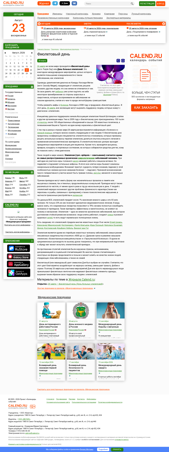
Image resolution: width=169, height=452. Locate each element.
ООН (7, 155)
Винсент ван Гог (81, 228)
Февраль (8, 181)
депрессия (77, 195)
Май (7, 191)
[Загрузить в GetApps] (18, 273)
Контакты (81, 399)
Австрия (11, 109)
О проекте (50, 399)
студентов (42, 122)
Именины (57, 13)
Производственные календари (53, 18)
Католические (14, 124)
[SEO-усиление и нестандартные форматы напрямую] (146, 115)
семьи (110, 215)
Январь (8, 178)
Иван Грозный (96, 225)
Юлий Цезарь (116, 222)
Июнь (7, 195)
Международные (12, 152)
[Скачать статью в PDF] (118, 60)
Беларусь (11, 99)
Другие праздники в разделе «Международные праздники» (65, 288)
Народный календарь (77, 13)
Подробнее (103, 449)
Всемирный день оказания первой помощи (48, 368)
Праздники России (46, 330)
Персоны (123, 13)
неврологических (86, 158)
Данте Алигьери (81, 225)
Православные (14, 121)
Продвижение (61, 399)
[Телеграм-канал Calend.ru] (55, 3)
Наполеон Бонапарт (113, 225)
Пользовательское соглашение (84, 402)
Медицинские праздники (54, 297)
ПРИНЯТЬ (117, 449)
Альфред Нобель (65, 228)
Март (7, 185)
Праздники (43, 13)
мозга (75, 161)
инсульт (97, 173)
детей (49, 217)
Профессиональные (13, 149)
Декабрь (23, 195)
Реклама (72, 399)
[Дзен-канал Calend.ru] (65, 3)
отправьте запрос (122, 440)
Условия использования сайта (58, 402)
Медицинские (11, 145)
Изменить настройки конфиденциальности (24, 444)
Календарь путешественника (88, 18)
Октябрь (22, 188)
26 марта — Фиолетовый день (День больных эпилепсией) (75, 284)
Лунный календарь (141, 13)
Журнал (44, 3)
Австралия (12, 106)
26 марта (42, 61)
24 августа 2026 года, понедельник (102, 28)
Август (22, 181)
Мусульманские (14, 131)
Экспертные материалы (118, 18)
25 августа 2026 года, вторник (143, 28)
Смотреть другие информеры (17, 232)
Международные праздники (110, 330)
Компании (109, 13)
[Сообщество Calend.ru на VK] (74, 3)
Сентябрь (23, 185)
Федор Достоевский (46, 228)
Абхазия (11, 102)
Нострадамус (67, 225)
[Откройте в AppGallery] (18, 264)
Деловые (9, 159)
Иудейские (12, 134)
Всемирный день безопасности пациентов (77, 368)
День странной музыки (94, 32)
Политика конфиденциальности (110, 402)
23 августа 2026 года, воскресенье (60, 28)
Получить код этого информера (17, 225)
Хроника (96, 13)
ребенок (59, 91)
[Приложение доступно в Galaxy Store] (18, 256)
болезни (64, 105)
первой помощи (44, 133)
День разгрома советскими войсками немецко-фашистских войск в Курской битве (59, 34)
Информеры (91, 399)
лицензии (107, 95)
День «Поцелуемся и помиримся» (142, 32)
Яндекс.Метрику (86, 449)
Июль (21, 178)
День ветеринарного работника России (50, 325)
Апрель (8, 188)
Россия (10, 96)
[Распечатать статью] (123, 60)
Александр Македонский (48, 225)
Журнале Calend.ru (82, 279)
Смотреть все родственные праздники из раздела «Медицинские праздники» (73, 389)
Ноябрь (22, 191)
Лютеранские (13, 127)
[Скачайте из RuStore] (18, 248)
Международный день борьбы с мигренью (110, 325)
